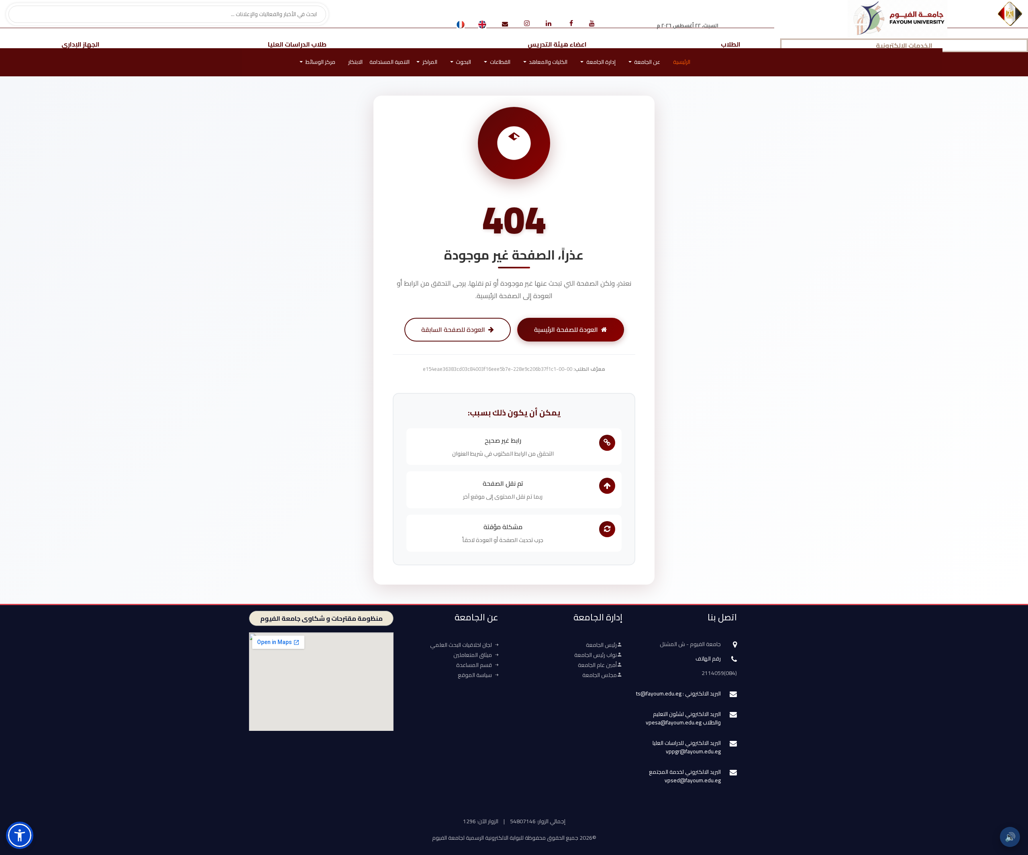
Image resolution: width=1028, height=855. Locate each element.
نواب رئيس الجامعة (595, 655)
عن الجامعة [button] (646, 62)
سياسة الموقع (475, 675)
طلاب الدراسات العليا (297, 44)
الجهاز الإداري (80, 44)
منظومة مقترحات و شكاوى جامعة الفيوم (321, 618)
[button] (19, 835)
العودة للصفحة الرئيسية (566, 329)
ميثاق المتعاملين (472, 655)
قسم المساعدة (474, 665)
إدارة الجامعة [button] (600, 62)
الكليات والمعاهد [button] (547, 62)
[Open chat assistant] (1009, 809)
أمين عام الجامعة (597, 665)
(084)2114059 (719, 673)
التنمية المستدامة (389, 62)
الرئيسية (681, 62)
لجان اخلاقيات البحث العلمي (461, 645)
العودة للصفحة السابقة (453, 329)
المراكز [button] (429, 62)
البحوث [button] (463, 62)
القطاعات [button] (499, 62)
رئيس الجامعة (601, 645)
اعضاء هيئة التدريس (557, 44)
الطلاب (730, 44)
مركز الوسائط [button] (319, 62)
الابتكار (355, 62)
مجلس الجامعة (599, 675)
